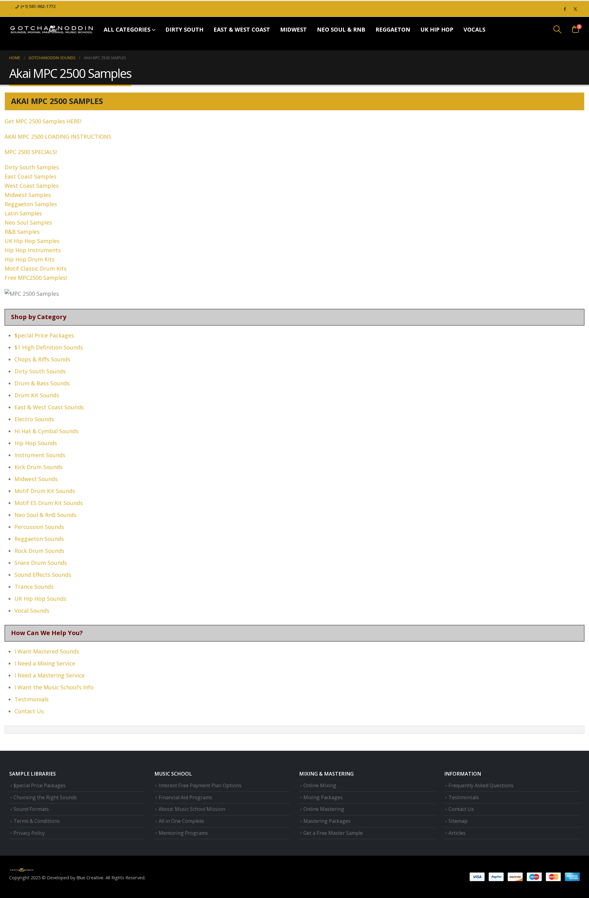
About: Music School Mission (192, 809)
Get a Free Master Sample (333, 833)
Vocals (474, 29)
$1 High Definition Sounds (48, 347)
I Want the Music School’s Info (54, 687)
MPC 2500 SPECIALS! (31, 152)
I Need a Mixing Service (44, 663)
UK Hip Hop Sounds (40, 598)
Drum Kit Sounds (36, 395)
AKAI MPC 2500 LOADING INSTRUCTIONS (58, 136)
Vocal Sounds (31, 610)
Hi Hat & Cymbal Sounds (46, 431)
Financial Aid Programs (185, 797)
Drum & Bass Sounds (42, 383)
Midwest (293, 29)
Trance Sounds (34, 586)
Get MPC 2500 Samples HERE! (44, 121)
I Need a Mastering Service (49, 675)
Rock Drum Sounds (39, 550)
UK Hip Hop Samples (32, 241)
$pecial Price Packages (44, 335)
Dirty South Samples (32, 167)
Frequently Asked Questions (481, 785)
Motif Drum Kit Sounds (44, 491)
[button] (557, 29)
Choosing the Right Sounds (45, 797)
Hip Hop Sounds (35, 443)
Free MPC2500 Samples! (36, 277)
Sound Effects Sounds (42, 574)
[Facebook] (564, 9)
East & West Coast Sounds (49, 407)
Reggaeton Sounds (39, 538)
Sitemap (458, 821)
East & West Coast (242, 29)
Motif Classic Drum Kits (36, 268)
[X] (575, 9)
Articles (457, 833)
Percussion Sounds (39, 526)
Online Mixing (319, 785)
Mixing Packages (323, 797)
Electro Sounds (34, 419)
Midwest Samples (28, 194)
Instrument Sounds (39, 455)
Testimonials (31, 699)
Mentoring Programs (183, 833)
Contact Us (29, 711)
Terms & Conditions (36, 821)
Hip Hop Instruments (33, 250)
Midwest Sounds (36, 479)
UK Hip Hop (436, 29)
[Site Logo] (51, 29)
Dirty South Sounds (40, 371)
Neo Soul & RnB (341, 29)
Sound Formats (31, 809)
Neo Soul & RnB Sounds (45, 514)
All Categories (127, 29)
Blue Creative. (90, 877)
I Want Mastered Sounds (46, 651)
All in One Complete (181, 821)
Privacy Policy (29, 833)
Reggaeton (392, 29)
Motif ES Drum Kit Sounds (48, 503)
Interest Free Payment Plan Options (200, 785)
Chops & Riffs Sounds (42, 359)
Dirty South (184, 29)
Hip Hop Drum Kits (30, 259)
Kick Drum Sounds (38, 467)
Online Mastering (323, 809)
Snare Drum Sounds (40, 562)
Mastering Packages (327, 821)
